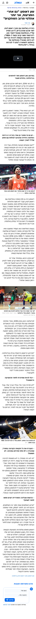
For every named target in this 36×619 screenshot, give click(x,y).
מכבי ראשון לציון (23, 576)
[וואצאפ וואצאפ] (7, 3)
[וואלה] (18, 3)
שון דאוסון (31, 576)
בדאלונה (14, 576)
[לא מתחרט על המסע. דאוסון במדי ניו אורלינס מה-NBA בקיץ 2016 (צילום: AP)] (18, 430)
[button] (27, 3)
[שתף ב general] (3, 3)
